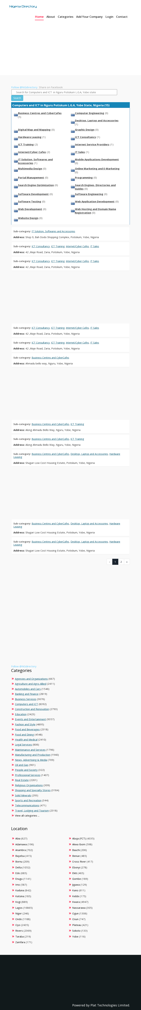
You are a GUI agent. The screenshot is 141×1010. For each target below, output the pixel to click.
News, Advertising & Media (31, 760)
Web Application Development (95, 201)
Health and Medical (26, 739)
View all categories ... (27, 815)
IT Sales (80, 152)
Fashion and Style (25, 724)
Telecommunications (27, 805)
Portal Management (31, 177)
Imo (17, 884)
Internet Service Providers (92, 144)
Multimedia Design (30, 168)
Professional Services (27, 775)
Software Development (33, 194)
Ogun (75, 913)
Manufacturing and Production (32, 754)
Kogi (18, 902)
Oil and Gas (21, 765)
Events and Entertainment (30, 719)
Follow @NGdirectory (24, 87)
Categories (65, 17)
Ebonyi (76, 867)
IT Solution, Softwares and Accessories (53, 231)
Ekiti (74, 873)
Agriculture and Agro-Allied (30, 683)
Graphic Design (84, 129)
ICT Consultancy (85, 137)
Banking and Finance (27, 694)
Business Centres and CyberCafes (40, 113)
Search (17, 98)
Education (20, 714)
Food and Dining (24, 734)
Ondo (18, 919)
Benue (76, 856)
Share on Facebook (51, 87)
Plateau (76, 925)
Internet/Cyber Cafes (32, 152)
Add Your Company (89, 17)
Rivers (19, 930)
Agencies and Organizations (31, 678)
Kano (75, 890)
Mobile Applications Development (97, 159)
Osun (75, 919)
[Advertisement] (70, 45)
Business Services (25, 699)
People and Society (26, 770)
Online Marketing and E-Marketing (97, 168)
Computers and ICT (26, 704)
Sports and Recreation (28, 800)
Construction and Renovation (32, 709)
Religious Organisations (29, 785)
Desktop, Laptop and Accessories (96, 120)
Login (109, 17)
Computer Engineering (89, 113)
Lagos (19, 907)
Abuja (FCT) (79, 838)
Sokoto (76, 930)
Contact (122, 17)
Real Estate (22, 780)
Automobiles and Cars (28, 689)
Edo (17, 873)
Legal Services (23, 744)
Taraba (19, 936)
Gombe (76, 878)
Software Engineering (89, 194)
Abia (17, 838)
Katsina (19, 896)
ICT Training (26, 144)
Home (39, 17)
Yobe (75, 936)
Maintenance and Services (30, 749)
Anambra (20, 850)
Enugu (19, 878)
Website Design (28, 218)
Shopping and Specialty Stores (33, 790)
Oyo (17, 925)
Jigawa (76, 884)
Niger (18, 913)
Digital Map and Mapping (34, 129)
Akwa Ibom (78, 844)
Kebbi (75, 896)
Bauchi (76, 850)
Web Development (30, 209)
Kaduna (19, 890)
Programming (84, 177)
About (50, 17)
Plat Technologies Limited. (110, 1005)
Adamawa (21, 844)
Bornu (18, 861)
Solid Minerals (23, 795)
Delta (18, 867)
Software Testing (29, 201)
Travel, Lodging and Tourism (32, 810)
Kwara (76, 902)
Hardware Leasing (29, 137)
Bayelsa (20, 856)
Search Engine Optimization (36, 185)
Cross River (79, 861)
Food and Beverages (27, 729)
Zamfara (20, 942)
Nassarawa (78, 907)
